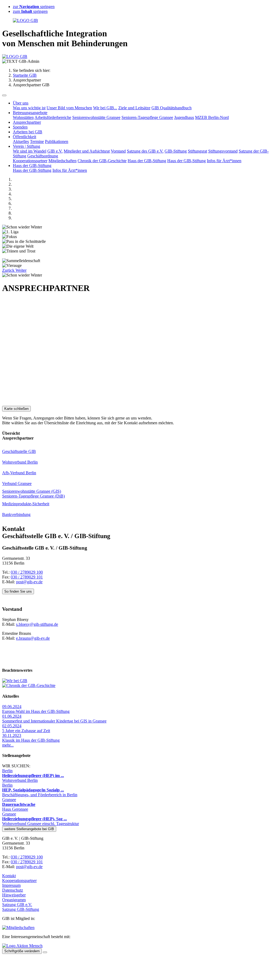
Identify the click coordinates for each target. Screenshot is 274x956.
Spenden (20, 127)
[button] (9, 270)
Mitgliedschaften (62, 160)
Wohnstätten (23, 117)
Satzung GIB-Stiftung (20, 909)
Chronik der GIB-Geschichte (102, 160)
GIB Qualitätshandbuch (171, 108)
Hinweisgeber (14, 895)
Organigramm (14, 899)
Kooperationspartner (30, 160)
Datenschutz (12, 890)
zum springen (30, 11)
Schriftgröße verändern (22, 951)
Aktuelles (21, 141)
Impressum (11, 885)
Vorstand (118, 151)
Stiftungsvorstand (223, 151)
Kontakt (9, 875)
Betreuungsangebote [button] (30, 112)
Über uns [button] (20, 103)
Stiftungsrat (197, 151)
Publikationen (56, 141)
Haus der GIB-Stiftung (147, 160)
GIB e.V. (55, 151)
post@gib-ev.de (29, 582)
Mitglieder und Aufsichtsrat (87, 151)
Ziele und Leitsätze (134, 108)
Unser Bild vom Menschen (69, 108)
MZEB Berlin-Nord (212, 117)
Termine (37, 141)
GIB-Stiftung (176, 151)
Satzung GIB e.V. (17, 904)
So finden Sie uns (18, 591)
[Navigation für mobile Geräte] (4, 95)
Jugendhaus (184, 117)
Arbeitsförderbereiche (53, 117)
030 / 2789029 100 (27, 572)
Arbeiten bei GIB (27, 132)
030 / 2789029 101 (27, 577)
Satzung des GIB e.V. (145, 151)
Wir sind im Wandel (29, 151)
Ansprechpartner (27, 122)
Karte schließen (16, 409)
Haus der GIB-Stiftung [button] (32, 165)
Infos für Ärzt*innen (224, 160)
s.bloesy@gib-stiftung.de (37, 624)
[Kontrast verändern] (45, 952)
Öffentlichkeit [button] (24, 136)
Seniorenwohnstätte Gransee (96, 117)
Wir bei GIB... (105, 108)
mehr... (8, 745)
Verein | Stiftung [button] (26, 146)
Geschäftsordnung (42, 156)
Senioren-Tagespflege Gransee (147, 117)
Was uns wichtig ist (29, 108)
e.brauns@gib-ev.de (33, 638)
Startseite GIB (25, 75)
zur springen (34, 6)
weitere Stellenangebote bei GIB (29, 829)
